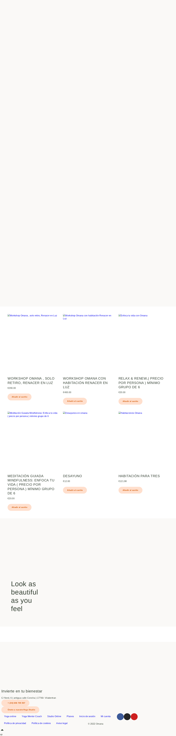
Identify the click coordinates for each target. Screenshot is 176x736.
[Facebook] (120, 716)
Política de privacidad (15, 723)
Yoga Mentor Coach (32, 716)
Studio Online (54, 716)
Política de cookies (41, 723)
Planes (70, 716)
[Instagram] (127, 716)
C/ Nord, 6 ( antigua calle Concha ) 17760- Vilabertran (28, 698)
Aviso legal (62, 723)
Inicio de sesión (87, 716)
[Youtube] (134, 716)
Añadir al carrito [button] (19, 397)
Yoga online (10, 716)
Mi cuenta (106, 716)
